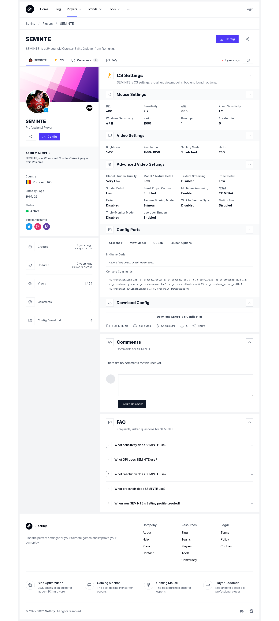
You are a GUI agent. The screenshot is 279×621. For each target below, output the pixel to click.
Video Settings (130, 135)
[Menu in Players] (80, 9)
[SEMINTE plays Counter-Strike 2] (89, 108)
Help (146, 539)
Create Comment (132, 404)
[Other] (128, 9)
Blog (184, 532)
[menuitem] (29, 226)
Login (249, 9)
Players (186, 546)
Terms (225, 532)
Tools (185, 553)
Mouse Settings (131, 94)
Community (189, 560)
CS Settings (130, 75)
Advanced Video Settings (141, 164)
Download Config (133, 302)
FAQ (121, 422)
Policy (225, 539)
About (147, 532)
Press (146, 546)
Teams (186, 539)
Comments (129, 342)
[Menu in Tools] (118, 9)
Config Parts (128, 229)
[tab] (115, 243)
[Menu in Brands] (100, 9)
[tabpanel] (179, 273)
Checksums (168, 325)
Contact (148, 553)
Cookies (226, 546)
